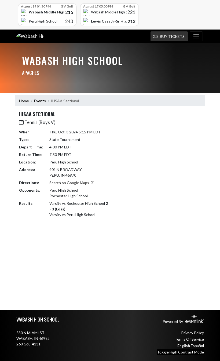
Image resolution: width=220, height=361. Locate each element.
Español (197, 345)
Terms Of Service (189, 339)
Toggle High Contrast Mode (180, 352)
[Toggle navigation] (196, 36)
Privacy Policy (192, 332)
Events (40, 101)
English (183, 345)
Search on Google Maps (69, 182)
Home (24, 101)
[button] (169, 36)
